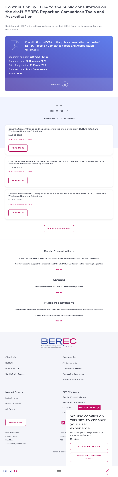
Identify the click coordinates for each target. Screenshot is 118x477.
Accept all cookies (89, 446)
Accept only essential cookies (89, 457)
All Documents (70, 363)
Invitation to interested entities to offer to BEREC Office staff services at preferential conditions (59, 310)
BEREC (9, 363)
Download (55, 84)
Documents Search (72, 368)
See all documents (58, 228)
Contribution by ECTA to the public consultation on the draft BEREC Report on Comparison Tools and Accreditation (63, 44)
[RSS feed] (67, 111)
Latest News (11, 398)
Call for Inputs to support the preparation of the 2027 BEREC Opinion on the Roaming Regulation (59, 264)
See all (58, 269)
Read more (18, 148)
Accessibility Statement (15, 443)
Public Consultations (36, 69)
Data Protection (12, 432)
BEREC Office (12, 368)
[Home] (10, 471)
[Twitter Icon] (61, 111)
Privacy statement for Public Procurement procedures (59, 315)
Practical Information (73, 379)
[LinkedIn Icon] (57, 111)
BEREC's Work (71, 392)
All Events (10, 409)
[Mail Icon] (51, 111)
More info (74, 439)
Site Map (9, 440)
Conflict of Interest (14, 374)
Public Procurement (74, 402)
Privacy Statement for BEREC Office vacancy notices (59, 287)
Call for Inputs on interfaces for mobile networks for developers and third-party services (59, 258)
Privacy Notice (11, 436)
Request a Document (73, 374)
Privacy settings (89, 407)
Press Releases (13, 404)
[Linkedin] (63, 422)
